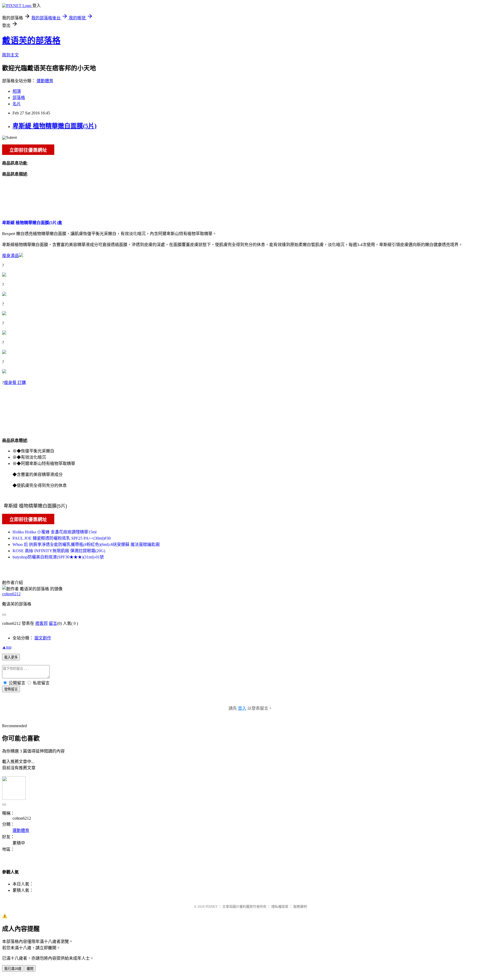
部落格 (19, 97)
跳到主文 (10, 55)
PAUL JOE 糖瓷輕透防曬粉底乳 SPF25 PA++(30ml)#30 (62, 538)
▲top (6, 647)
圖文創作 (42, 638)
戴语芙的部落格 (31, 40)
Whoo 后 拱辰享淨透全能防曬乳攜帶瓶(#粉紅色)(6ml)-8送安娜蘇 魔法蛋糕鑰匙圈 (86, 544)
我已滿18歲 (12, 969)
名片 (17, 104)
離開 (30, 969)
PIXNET (211, 906)
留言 (53, 623)
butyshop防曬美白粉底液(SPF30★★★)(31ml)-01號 (58, 557)
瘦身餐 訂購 (15, 382)
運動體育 (45, 81)
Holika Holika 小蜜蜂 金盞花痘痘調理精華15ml (55, 532)
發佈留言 (11, 689)
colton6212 (11, 594)
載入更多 (11, 657)
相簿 (17, 91)
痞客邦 (41, 623)
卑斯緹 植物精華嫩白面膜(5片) (55, 126)
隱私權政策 (279, 906)
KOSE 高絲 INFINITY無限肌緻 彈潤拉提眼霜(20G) (59, 551)
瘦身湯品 (10, 255)
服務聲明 (300, 906)
